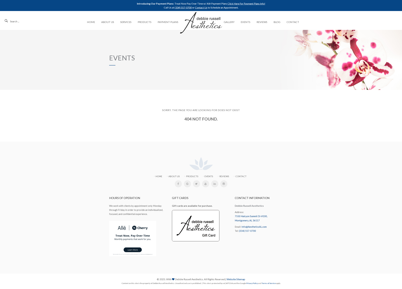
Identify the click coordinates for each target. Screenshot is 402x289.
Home (91, 21)
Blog (277, 21)
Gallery (229, 21)
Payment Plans (168, 21)
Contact (293, 21)
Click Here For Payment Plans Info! (246, 3)
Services (125, 21)
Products (144, 21)
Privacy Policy (252, 283)
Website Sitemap (236, 279)
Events (245, 21)
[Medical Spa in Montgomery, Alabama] (201, 23)
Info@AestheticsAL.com (254, 226)
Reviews (262, 21)
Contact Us (201, 7)
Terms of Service (269, 283)
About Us (107, 21)
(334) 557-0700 (183, 7)
